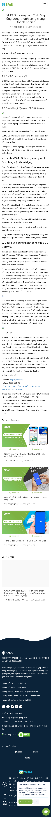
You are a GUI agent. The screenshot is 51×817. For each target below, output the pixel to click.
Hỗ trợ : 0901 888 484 (12, 713)
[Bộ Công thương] (10, 734)
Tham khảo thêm (9, 746)
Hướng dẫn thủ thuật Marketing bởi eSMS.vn (20, 691)
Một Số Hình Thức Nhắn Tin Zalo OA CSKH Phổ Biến (25, 498)
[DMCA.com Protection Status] (24, 734)
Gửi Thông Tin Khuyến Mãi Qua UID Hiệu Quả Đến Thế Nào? (24, 455)
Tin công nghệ (17, 27)
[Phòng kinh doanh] (3, 706)
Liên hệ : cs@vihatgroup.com (15, 717)
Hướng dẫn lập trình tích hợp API (15, 687)
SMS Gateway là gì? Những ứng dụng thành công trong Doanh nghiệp (25, 18)
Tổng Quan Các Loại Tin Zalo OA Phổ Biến (25, 540)
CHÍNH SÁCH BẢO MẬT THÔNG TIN (17, 722)
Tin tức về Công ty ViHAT (16, 600)
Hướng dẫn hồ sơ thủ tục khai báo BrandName (21, 696)
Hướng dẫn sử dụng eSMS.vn (14, 683)
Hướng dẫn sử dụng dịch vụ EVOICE (16, 700)
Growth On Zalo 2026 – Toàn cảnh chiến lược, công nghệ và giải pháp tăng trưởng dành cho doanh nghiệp (24, 593)
